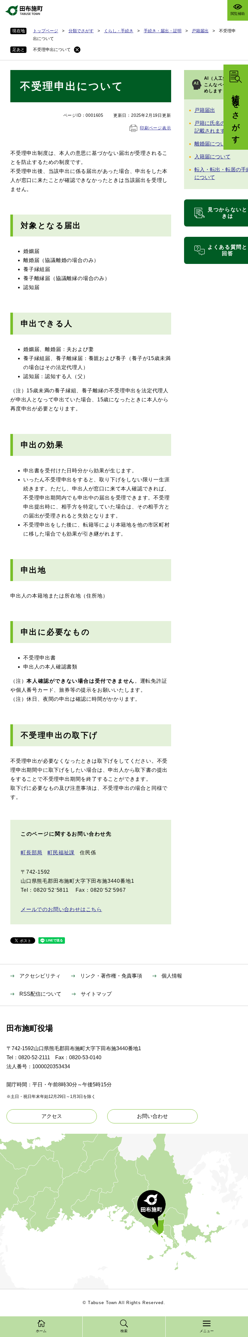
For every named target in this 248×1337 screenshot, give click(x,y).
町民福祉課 (61, 852)
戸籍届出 (200, 30)
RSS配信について (40, 994)
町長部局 (31, 852)
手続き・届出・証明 (162, 30)
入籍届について (212, 156)
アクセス (51, 1116)
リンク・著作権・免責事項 (111, 976)
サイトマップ (96, 994)
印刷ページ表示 (155, 128)
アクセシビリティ (40, 976)
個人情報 (171, 976)
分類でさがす (81, 30)
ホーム (41, 1331)
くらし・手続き (118, 30)
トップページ (45, 30)
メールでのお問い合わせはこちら (61, 909)
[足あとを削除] (77, 50)
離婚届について (212, 143)
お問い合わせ (152, 1116)
